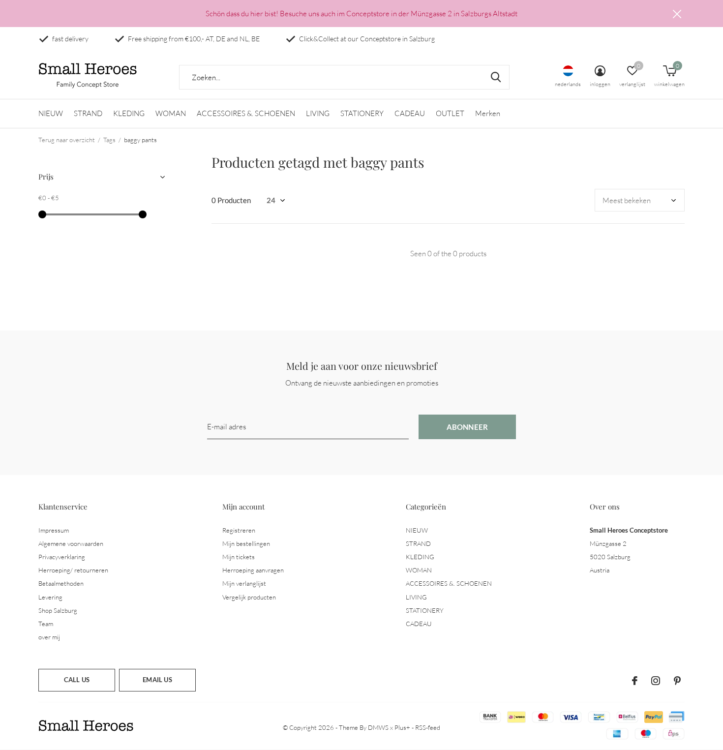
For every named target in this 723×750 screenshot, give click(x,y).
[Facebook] (634, 680)
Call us (77, 680)
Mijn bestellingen (246, 543)
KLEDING (129, 113)
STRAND (88, 113)
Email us (157, 680)
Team (45, 624)
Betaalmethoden (61, 583)
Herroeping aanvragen (253, 570)
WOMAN (170, 113)
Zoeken (496, 77)
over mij (49, 637)
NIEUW (50, 113)
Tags (109, 140)
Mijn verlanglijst (244, 583)
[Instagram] (655, 680)
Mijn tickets (238, 557)
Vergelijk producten (249, 597)
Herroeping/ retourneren (73, 570)
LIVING (318, 113)
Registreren (238, 530)
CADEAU (409, 113)
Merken (487, 113)
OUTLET (450, 113)
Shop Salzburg (57, 610)
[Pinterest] (677, 680)
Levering (50, 597)
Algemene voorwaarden (70, 543)
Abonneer (467, 426)
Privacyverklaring (61, 557)
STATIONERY (362, 113)
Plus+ (402, 727)
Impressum (53, 530)
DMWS (378, 727)
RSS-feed (427, 727)
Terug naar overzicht (66, 140)
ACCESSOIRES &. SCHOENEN (246, 113)
